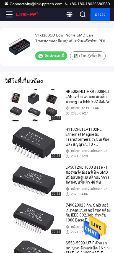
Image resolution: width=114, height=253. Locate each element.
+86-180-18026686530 (89, 4)
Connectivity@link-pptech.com (36, 4)
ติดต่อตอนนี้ (54, 56)
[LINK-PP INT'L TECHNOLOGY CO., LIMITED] (27, 14)
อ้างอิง (100, 14)
